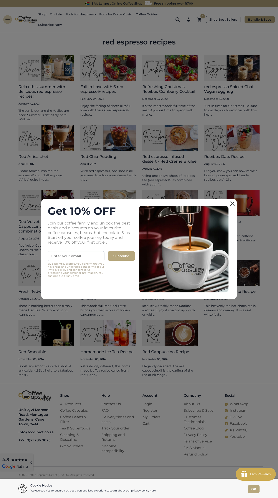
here (153, 490)
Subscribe (121, 256)
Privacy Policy (57, 269)
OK (253, 489)
